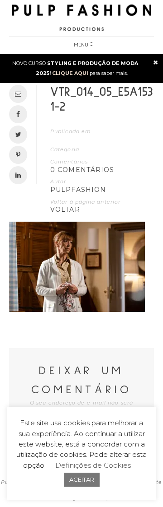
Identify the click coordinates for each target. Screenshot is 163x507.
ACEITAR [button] (81, 479)
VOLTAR (65, 209)
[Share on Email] (20, 94)
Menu (81, 45)
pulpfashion (78, 190)
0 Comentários (82, 170)
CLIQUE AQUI (70, 73)
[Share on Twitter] (20, 135)
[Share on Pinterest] (20, 155)
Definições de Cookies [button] (93, 465)
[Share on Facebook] (20, 114)
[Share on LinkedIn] (20, 175)
